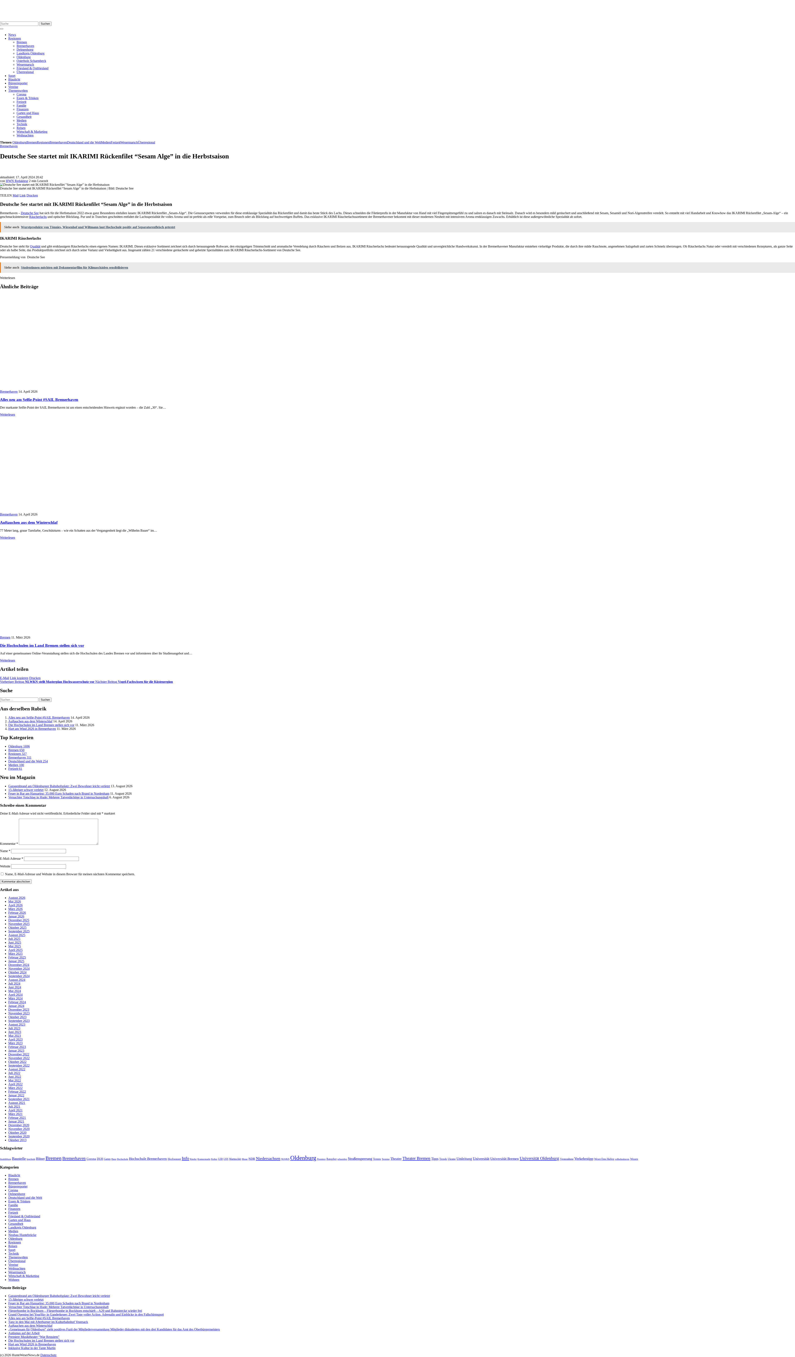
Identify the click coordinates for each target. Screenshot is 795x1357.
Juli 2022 (14, 1073)
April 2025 (15, 950)
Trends (443, 1159)
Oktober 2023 (17, 1017)
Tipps (434, 1158)
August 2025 (16, 935)
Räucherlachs (38, 217)
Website (5, 866)
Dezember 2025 (18, 920)
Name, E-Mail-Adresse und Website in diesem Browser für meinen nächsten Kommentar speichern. (70, 874)
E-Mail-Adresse (11, 858)
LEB (220, 1159)
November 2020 (19, 1129)
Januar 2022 (16, 1095)
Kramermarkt (204, 1159)
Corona (21, 94)
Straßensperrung (360, 1159)
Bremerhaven (25, 46)
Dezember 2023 (18, 1009)
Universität (481, 1159)
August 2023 (16, 1024)
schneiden (342, 1159)
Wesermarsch (25, 64)
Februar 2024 (17, 1002)
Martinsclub (235, 1159)
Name (5, 851)
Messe (245, 1159)
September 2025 (19, 931)
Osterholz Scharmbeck (31, 61)
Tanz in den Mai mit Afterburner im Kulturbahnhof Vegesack (48, 1322)
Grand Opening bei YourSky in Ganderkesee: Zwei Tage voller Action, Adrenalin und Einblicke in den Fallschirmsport (86, 1314)
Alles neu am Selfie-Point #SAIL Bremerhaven (39, 399)
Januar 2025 (16, 961)
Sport (11, 75)
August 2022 (16, 1069)
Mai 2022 (14, 1080)
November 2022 (19, 1058)
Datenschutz (48, 1355)
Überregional (25, 72)
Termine (386, 1159)
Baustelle (19, 1159)
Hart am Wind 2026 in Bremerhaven (32, 728)
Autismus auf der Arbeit (24, 1333)
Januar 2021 (16, 1121)
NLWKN (285, 1159)
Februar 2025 (17, 957)
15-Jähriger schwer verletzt (25, 790)
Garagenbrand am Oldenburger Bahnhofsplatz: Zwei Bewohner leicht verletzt (59, 786)
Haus (113, 1159)
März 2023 (15, 1043)
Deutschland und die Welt (84, 142)
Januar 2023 (16, 1050)
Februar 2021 (17, 1117)
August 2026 (16, 897)
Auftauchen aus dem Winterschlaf (29, 522)
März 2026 (15, 909)
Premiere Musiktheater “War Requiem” (33, 1337)
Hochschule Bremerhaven (148, 1159)
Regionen (14, 38)
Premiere (321, 1159)
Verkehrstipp (583, 1159)
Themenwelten (18, 90)
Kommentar (9, 843)
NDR (251, 1158)
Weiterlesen (7, 414)
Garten (107, 1159)
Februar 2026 (17, 912)
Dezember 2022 (18, 1054)
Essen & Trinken (28, 98)
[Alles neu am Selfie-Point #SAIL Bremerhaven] (63, 388)
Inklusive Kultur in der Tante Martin (31, 1348)
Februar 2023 (17, 1047)
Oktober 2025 (17, 927)
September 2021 (19, 1099)
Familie (21, 105)
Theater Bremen (416, 1158)
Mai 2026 (14, 901)
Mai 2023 (14, 1035)
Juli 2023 (14, 1028)
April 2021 (15, 1110)
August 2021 (16, 1103)
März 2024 (15, 998)
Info (185, 1158)
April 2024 (15, 994)
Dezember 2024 (18, 965)
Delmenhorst (25, 49)
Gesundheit (24, 116)
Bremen (22, 42)
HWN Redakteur (17, 181)
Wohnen (13, 1279)
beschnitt (31, 1159)
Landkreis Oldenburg (31, 53)
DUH (100, 1158)
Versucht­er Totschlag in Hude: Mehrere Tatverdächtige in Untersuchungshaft (58, 797)
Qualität (35, 246)
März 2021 (15, 1114)
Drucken (32, 195)
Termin (377, 1158)
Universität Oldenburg (539, 1158)
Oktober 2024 (17, 972)
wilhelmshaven (622, 1159)
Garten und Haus (28, 113)
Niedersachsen (268, 1158)
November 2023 (19, 1013)
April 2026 (15, 905)
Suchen (45, 23)
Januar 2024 (16, 1006)
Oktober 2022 (17, 1062)
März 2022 (15, 1088)
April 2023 (15, 1039)
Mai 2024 (14, 991)
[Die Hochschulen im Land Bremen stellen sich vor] (63, 633)
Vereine (13, 87)
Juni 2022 (14, 1076)
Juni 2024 (14, 987)
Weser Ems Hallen (604, 1159)
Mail (16, 195)
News (12, 34)
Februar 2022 (17, 1091)
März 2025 (15, 953)
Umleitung (464, 1159)
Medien (21, 120)
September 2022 (19, 1065)
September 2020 (19, 1136)
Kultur (214, 1159)
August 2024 (16, 980)
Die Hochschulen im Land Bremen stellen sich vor (42, 645)
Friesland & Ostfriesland (32, 68)
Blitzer (40, 1158)
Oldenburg (24, 57)
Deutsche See (30, 213)
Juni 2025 (14, 942)
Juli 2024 (14, 983)
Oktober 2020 (17, 1132)
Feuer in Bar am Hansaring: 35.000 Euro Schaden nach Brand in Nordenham (58, 793)
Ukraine (452, 1159)
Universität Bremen (504, 1159)
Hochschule (122, 1159)
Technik (22, 124)
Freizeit (21, 102)
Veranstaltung (566, 1159)
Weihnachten (25, 135)
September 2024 (19, 976)
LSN (226, 1159)
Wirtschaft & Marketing (32, 131)
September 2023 (19, 1021)
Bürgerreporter (18, 83)
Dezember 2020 (18, 1125)
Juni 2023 (14, 1032)
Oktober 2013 (17, 1140)
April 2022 (15, 1084)
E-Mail (4, 678)
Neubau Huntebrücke (22, 1235)
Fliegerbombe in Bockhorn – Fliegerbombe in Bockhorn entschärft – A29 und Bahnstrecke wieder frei (75, 1310)
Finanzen (23, 109)
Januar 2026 (16, 916)
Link (22, 195)
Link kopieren (19, 678)
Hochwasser (174, 1159)
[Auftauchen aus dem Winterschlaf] (71, 510)
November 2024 (19, 968)
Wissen (634, 1158)
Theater (396, 1159)
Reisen (21, 128)
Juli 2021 (14, 1106)
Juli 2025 (14, 938)
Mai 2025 (14, 946)
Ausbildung (5, 1159)
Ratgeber (331, 1159)
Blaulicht (14, 79)
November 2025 (19, 924)
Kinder (193, 1159)
